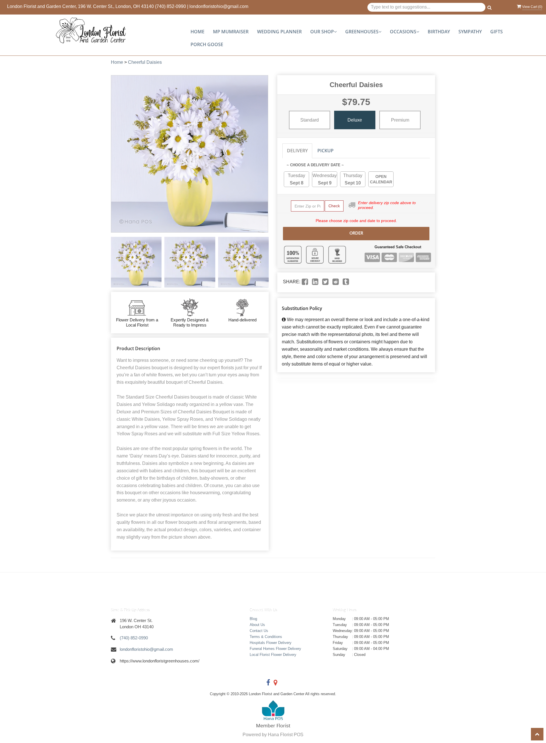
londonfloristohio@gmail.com (218, 6)
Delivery (297, 150)
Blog (253, 619)
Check (334, 206)
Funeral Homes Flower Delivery (275, 648)
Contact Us (259, 631)
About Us (257, 625)
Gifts (496, 31)
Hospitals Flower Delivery (270, 643)
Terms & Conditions (266, 637)
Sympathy (470, 31)
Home (197, 31)
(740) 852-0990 (170, 6)
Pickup (325, 150)
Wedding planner (279, 31)
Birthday (439, 31)
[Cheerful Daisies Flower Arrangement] (136, 262)
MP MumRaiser (231, 31)
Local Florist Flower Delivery (273, 654)
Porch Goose (207, 44)
